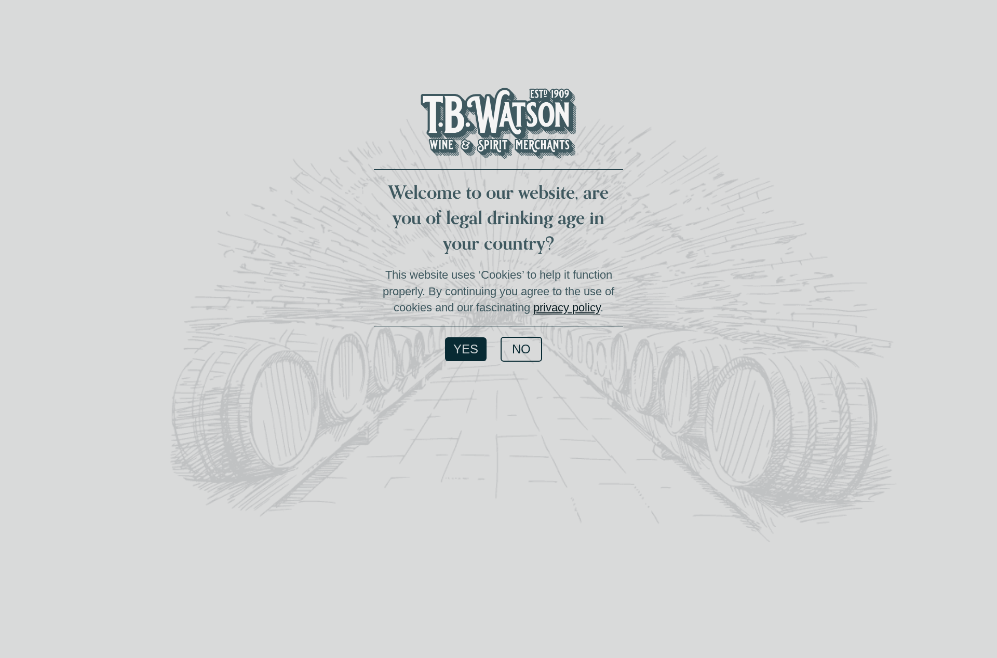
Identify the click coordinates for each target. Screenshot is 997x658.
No (521, 349)
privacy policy (566, 307)
